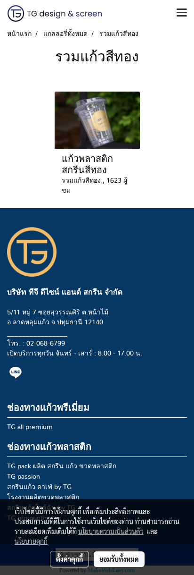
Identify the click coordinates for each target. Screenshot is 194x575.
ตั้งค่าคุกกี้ (69, 559)
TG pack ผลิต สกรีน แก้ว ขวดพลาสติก (61, 466)
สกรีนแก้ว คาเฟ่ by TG (39, 487)
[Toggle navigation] (181, 13)
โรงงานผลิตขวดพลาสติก (43, 497)
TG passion (23, 477)
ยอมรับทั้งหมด (119, 559)
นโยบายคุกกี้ (31, 541)
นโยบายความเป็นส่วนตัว (111, 531)
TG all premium (30, 427)
